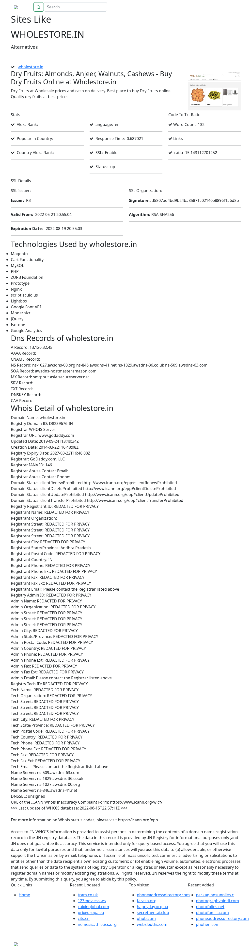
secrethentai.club (153, 912)
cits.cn (84, 918)
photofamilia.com (212, 912)
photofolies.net (210, 906)
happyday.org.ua (152, 906)
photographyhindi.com (217, 900)
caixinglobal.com (93, 906)
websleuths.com (152, 924)
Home (230, 7)
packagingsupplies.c (215, 895)
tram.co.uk (88, 895)
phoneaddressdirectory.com (163, 895)
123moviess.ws (92, 900)
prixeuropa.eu (91, 912)
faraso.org (147, 900)
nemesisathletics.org (97, 924)
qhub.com (146, 918)
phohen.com (208, 924)
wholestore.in (30, 67)
